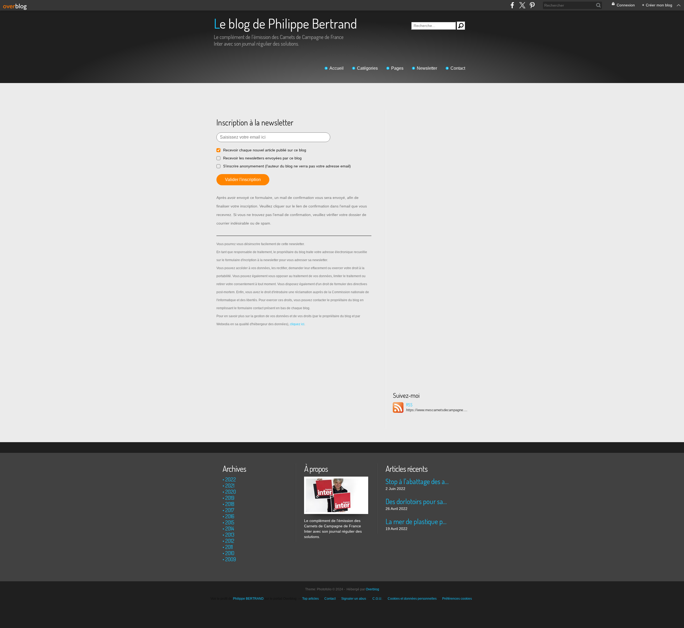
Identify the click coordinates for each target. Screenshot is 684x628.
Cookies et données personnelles (412, 598)
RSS (409, 404)
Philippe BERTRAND (248, 598)
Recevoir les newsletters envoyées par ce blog (262, 158)
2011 (229, 546)
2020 (230, 491)
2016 (229, 516)
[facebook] (512, 5)
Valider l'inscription (243, 179)
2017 (229, 510)
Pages (397, 68)
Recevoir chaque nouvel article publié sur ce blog (264, 150)
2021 (229, 485)
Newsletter (427, 68)
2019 (229, 497)
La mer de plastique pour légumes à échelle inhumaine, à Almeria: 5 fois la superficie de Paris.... (417, 521)
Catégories (367, 68)
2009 (230, 559)
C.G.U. (377, 598)
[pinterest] (532, 5)
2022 (230, 479)
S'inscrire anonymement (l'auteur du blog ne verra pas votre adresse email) (287, 166)
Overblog (372, 589)
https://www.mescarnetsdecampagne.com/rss (437, 410)
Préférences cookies (457, 598)
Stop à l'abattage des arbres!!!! (417, 481)
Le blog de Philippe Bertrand (285, 23)
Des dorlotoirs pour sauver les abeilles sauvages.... (417, 501)
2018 (229, 503)
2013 (229, 534)
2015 (229, 522)
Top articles (310, 598)
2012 (229, 540)
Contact (457, 68)
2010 (229, 553)
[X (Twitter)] (522, 5)
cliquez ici (297, 324)
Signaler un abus (354, 598)
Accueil (336, 68)
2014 (229, 528)
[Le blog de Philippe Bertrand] (336, 479)
